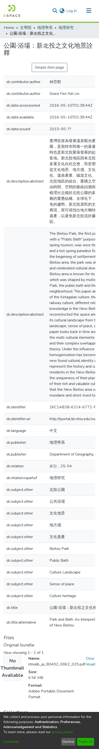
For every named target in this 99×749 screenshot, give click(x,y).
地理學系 (45, 27)
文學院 (25, 27)
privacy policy (62, 732)
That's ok (85, 741)
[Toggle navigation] (88, 10)
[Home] (12, 11)
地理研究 (66, 27)
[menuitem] (62, 11)
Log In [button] (71, 10)
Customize (11, 741)
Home (9, 27)
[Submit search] (55, 11)
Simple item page (49, 67)
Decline (68, 741)
